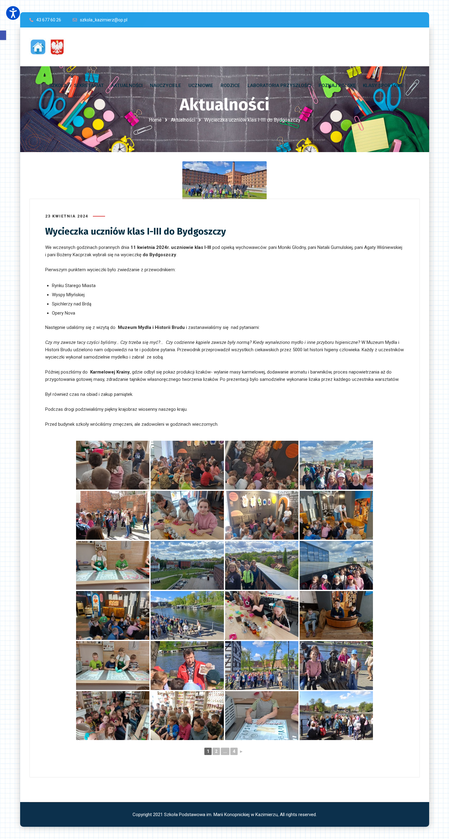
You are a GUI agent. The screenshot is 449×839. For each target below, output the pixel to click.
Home (155, 120)
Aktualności (183, 120)
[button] (3, 35)
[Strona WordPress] (50, 47)
